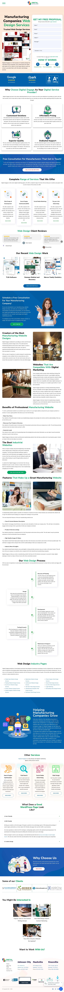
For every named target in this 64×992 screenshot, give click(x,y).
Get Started (16, 324)
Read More (8, 221)
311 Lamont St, (21, 965)
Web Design (56, 775)
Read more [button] (46, 242)
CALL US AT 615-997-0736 (16, 472)
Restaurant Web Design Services (33, 692)
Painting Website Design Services (12, 683)
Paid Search (24, 775)
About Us (8, 968)
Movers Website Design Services (12, 688)
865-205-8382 (55, 969)
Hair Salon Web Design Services (33, 686)
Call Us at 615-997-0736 (32, 170)
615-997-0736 (39, 969)
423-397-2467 (24, 969)
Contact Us (9, 970)
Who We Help (8, 966)
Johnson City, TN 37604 (23, 967)
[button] (2, 242)
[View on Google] (3, 246)
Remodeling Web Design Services (53, 688)
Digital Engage (22, 758)
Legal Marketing (49, 686)
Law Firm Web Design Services (53, 684)
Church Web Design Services (52, 683)
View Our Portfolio (32, 286)
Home (7, 963)
